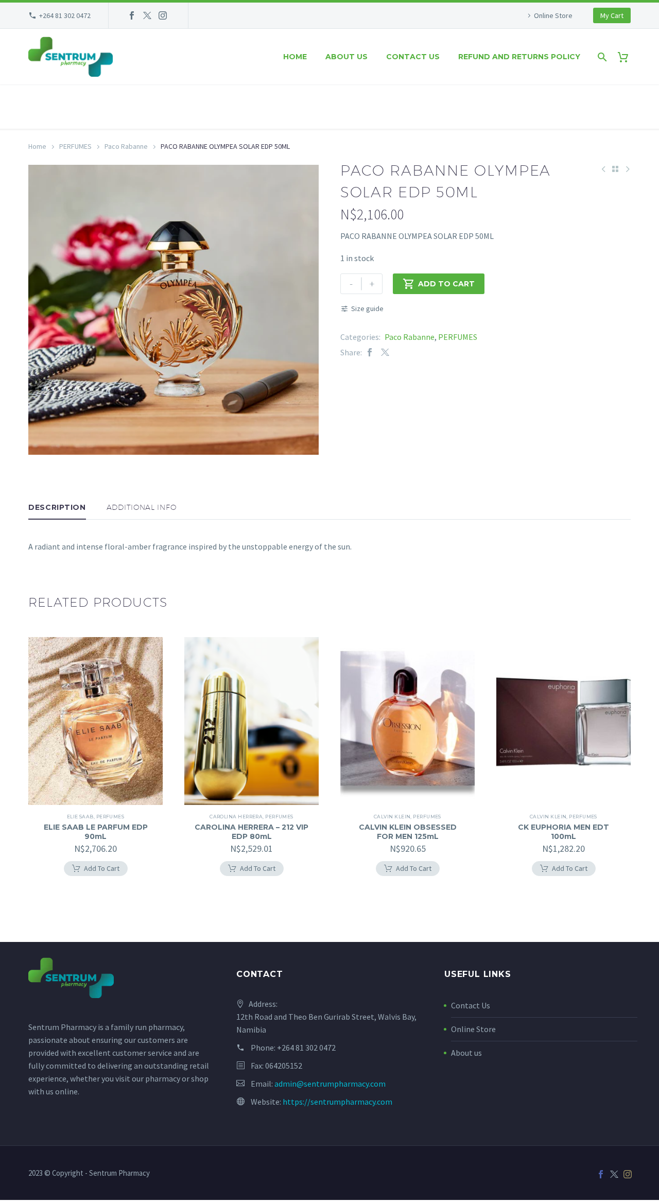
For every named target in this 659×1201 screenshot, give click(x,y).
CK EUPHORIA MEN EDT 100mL (563, 831)
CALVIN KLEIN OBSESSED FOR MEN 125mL (408, 831)
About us (346, 56)
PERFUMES (75, 146)
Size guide (367, 308)
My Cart (611, 15)
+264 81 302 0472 (65, 15)
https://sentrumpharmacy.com (337, 1101)
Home (295, 56)
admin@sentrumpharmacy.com (330, 1083)
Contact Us (470, 1005)
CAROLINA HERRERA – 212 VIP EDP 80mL (251, 831)
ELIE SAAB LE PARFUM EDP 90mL (96, 831)
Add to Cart (439, 284)
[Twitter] (147, 15)
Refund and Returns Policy (519, 56)
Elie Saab (80, 816)
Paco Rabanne (126, 146)
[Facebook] (132, 15)
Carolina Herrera (236, 816)
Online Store (553, 15)
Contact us (413, 56)
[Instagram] (162, 15)
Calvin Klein (392, 816)
